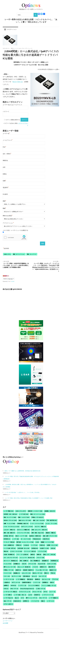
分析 (53, 548)
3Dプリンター (16, 582)
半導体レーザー (8, 570)
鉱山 (17, 598)
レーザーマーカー (9, 579)
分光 (24, 564)
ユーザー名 (6, 133)
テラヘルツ (32, 564)
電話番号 (6, 187)
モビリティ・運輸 (40, 526)
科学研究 (7, 539)
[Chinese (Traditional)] (5, 275)
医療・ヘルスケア (23, 517)
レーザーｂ (50, 601)
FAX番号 (5, 194)
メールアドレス (8, 140)
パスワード (6, 111)
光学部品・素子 (8, 536)
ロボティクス (51, 564)
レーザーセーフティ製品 (10, 591)
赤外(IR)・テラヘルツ (10, 520)
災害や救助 (26, 576)
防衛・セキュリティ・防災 (39, 529)
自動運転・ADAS (49, 511)
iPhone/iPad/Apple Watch (27, 588)
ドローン (7, 576)
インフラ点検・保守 (9, 548)
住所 (4, 167)
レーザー (15, 539)
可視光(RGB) (37, 539)
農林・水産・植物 (9, 533)
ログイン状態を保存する (13, 119)
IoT (22, 598)
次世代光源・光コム (23, 548)
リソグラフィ (22, 585)
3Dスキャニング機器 (23, 529)
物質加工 (43, 567)
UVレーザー (42, 576)
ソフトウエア (35, 601)
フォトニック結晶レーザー (49, 585)
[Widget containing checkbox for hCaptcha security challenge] (15, 237)
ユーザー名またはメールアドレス (12, 104)
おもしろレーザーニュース (25, 48)
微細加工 (53, 570)
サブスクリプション (24, 591)
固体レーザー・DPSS (49, 554)
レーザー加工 (23, 514)
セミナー (52, 591)
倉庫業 (6, 585)
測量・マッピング (9, 523)
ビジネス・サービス (16, 551)
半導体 (18, 545)
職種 (4, 208)
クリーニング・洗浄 (30, 551)
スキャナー (40, 557)
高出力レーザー (37, 573)
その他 (26, 545)
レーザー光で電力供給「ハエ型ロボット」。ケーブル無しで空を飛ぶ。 (23, 492)
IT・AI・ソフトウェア (37, 523)
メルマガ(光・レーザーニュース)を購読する (15, 230)
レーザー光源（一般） (20, 595)
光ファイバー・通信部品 (10, 560)
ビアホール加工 (8, 604)
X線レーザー (7, 601)
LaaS (30, 595)
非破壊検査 (54, 560)
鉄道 (52, 582)
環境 (46, 573)
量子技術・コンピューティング (25, 542)
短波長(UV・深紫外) (35, 536)
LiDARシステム (7, 254)
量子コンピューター (9, 567)
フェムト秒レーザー (41, 570)
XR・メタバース (26, 539)
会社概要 (5, 623)
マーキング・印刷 (9, 542)
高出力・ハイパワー (21, 536)
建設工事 (52, 567)
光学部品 (34, 548)
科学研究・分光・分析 (10, 514)
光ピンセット (46, 579)
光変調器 (45, 582)
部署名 (5, 174)
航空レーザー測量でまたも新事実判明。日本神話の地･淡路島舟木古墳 (22, 471)
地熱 (43, 601)
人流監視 (7, 582)
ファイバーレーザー (23, 533)
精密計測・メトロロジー (35, 511)
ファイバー (7, 573)
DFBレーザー (14, 588)
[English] (6, 275)
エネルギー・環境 (9, 529)
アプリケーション (8, 223)
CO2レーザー (43, 598)
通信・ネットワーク (31, 254)
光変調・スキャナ (52, 545)
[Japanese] (8, 275)
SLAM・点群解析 (9, 545)
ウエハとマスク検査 (33, 585)
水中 (45, 591)
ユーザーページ (7, 621)
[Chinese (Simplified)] (3, 275)
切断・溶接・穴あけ (38, 533)
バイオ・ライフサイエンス (11, 526)
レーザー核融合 (53, 598)
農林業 (37, 579)
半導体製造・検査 (22, 523)
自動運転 (16, 573)
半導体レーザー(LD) (37, 517)
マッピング (7, 564)
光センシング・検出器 (24, 567)
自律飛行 (26, 601)
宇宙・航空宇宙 (52, 520)
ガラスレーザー (36, 591)
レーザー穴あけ (8, 598)
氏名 (4, 147)
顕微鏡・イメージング (47, 542)
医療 (39, 554)
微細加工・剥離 (50, 533)
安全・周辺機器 (35, 560)
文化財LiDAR (17, 601)
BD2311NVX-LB (17, 82)
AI (37, 542)
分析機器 (16, 564)
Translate (12, 281)
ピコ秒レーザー (40, 588)
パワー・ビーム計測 (22, 554)
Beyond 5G (41, 564)
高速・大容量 (24, 560)
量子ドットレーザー (31, 598)
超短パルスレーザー (25, 520)
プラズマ (55, 579)
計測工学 (46, 539)
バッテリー (36, 582)
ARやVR (13, 585)
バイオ (35, 567)
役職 (4, 180)
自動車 (18, 570)
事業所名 (5, 160)
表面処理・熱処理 (28, 570)
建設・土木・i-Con (38, 520)
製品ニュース (14, 48)
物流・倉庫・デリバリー (50, 536)
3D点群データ (44, 548)
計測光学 (37, 595)
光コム (34, 576)
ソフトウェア (42, 551)
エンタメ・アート (51, 523)
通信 (6, 551)
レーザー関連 (8, 511)
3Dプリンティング (27, 526)
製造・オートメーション (19, 254)
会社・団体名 (7, 153)
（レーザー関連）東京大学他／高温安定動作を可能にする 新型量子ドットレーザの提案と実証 (28, 498)
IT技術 (42, 545)
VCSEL (6, 588)
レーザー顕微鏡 (20, 579)
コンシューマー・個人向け (27, 557)
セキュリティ (26, 573)
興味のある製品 (8, 215)
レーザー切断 (8, 595)
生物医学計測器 (26, 582)
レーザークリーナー (47, 595)
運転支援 (30, 579)
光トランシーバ (16, 576)
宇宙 (53, 573)
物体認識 (45, 560)
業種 (4, 201)
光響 (32, 554)
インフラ (34, 545)
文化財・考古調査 (9, 554)
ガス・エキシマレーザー (10, 557)
